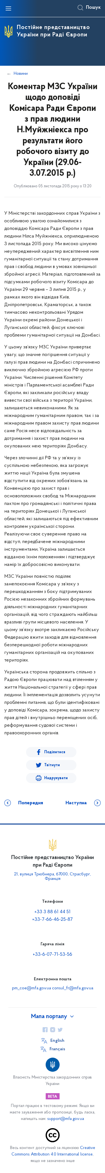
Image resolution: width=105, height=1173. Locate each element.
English (57, 1040)
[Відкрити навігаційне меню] (8, 8)
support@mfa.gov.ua (65, 1119)
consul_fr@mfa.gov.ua (72, 988)
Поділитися (54, 752)
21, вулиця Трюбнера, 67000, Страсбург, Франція (52, 876)
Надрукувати (56, 778)
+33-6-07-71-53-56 (52, 954)
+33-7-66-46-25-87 (52, 919)
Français (57, 1049)
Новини (21, 73)
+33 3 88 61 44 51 (52, 912)
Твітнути (52, 765)
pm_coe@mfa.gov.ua (31, 988)
